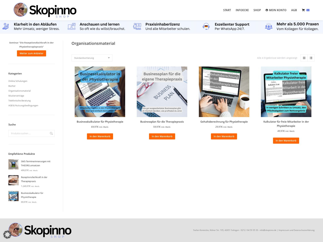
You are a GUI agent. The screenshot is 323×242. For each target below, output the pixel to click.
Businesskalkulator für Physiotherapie (100, 121)
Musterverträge (16, 95)
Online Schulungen (17, 81)
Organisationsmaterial (19, 90)
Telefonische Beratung (19, 100)
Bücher (11, 85)
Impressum (284, 230)
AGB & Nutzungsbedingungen (23, 105)
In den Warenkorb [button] (100, 136)
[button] (7, 234)
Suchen (51, 133)
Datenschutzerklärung (304, 230)
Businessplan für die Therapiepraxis (162, 121)
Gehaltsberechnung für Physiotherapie (224, 121)
